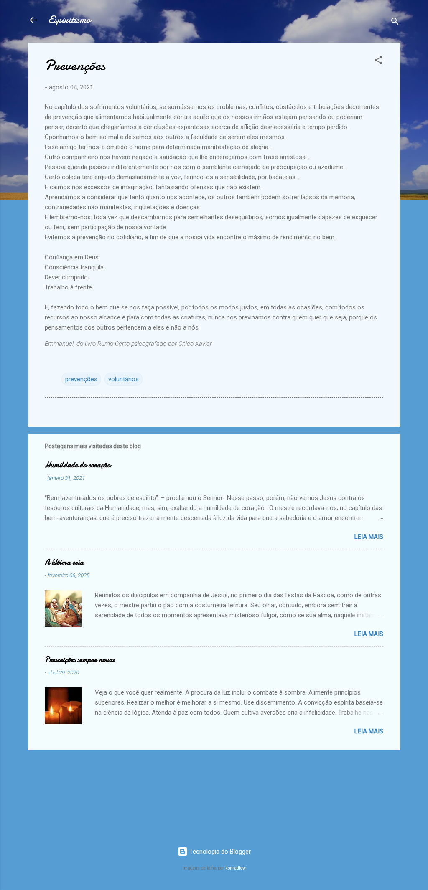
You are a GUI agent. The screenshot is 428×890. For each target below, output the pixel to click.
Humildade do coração (77, 465)
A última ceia (64, 562)
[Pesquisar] (395, 22)
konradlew (235, 868)
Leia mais (368, 536)
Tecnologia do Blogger (219, 851)
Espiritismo (69, 20)
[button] (378, 61)
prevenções (81, 379)
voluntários (123, 379)
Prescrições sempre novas (80, 659)
